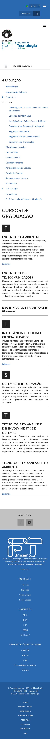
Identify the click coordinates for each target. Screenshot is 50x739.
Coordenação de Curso (16, 92)
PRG (25, 620)
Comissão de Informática (25, 665)
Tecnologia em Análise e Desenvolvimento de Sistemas (28, 109)
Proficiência (11, 183)
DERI (25, 615)
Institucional (25, 706)
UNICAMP (25, 635)
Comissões (11, 97)
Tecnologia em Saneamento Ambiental (26, 126)
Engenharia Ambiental (19, 131)
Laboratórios (12, 152)
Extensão (25, 724)
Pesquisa (25, 720)
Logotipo (25, 590)
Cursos (9, 102)
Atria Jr (25, 655)
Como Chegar (25, 595)
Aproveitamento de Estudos (18, 168)
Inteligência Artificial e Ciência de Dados (27, 121)
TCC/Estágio (12, 188)
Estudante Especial (14, 173)
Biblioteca (25, 729)
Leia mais (6, 264)
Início (6, 66)
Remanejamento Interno (17, 178)
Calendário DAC (13, 157)
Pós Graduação (25, 715)
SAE (25, 733)
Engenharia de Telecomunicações (24, 136)
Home (25, 702)
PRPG (25, 630)
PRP (25, 625)
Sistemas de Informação (20, 115)
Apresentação (12, 86)
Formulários (11, 194)
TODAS (25, 670)
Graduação (25, 711)
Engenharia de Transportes (21, 142)
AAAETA (25, 650)
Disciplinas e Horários (16, 147)
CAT (25, 660)
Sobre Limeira (25, 600)
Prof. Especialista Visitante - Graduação (24, 199)
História (25, 585)
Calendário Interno (14, 162)
